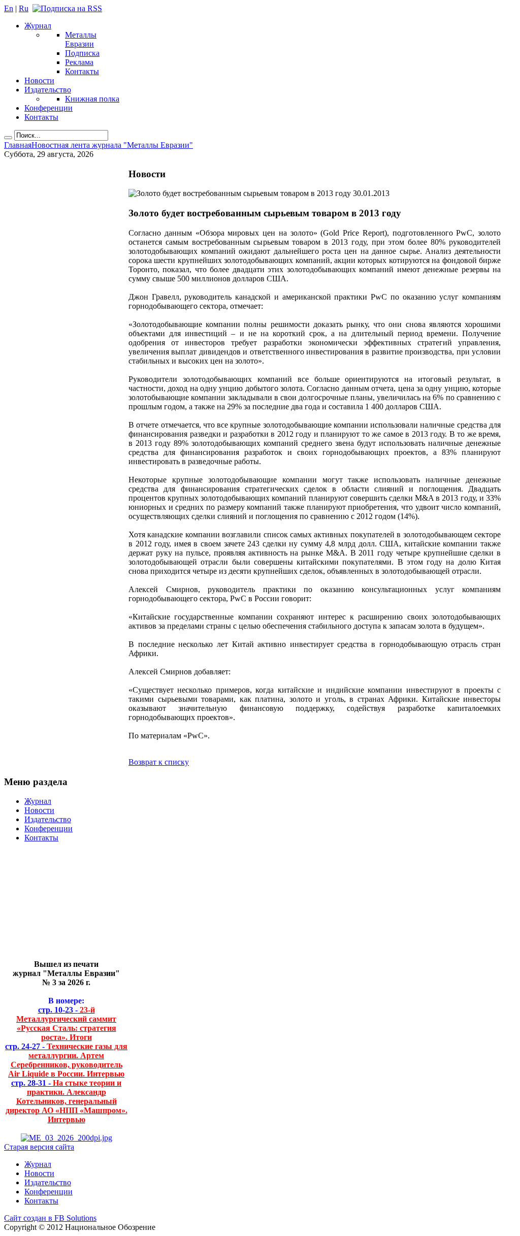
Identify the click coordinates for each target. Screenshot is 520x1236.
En (8, 8)
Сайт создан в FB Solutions (50, 1218)
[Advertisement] (58, 905)
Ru (23, 8)
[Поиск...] (8, 137)
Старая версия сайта (39, 1147)
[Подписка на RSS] (67, 8)
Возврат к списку (158, 762)
